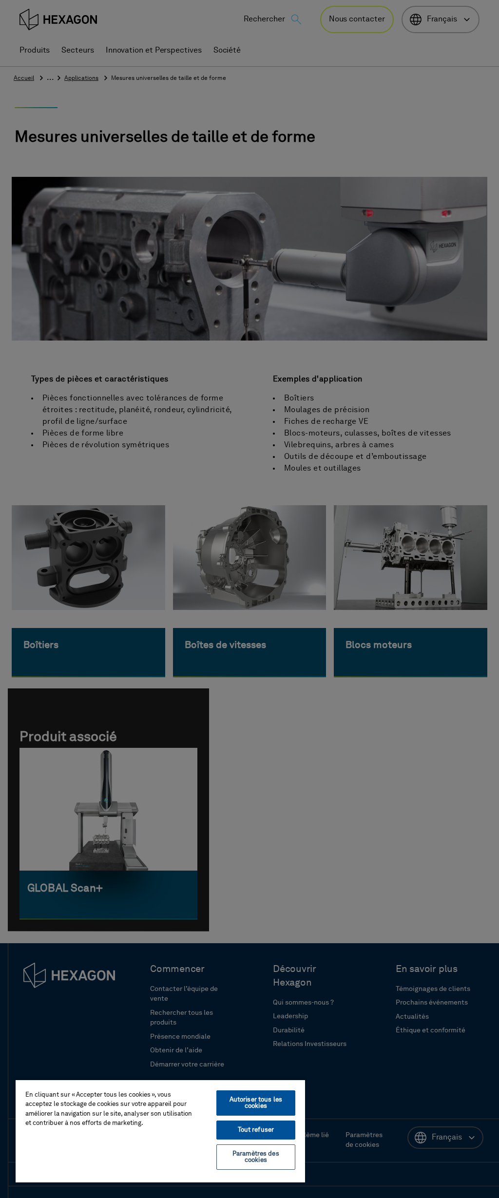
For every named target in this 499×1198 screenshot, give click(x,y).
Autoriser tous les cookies (256, 1103)
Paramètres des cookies (255, 1157)
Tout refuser (256, 1130)
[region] (160, 1130)
